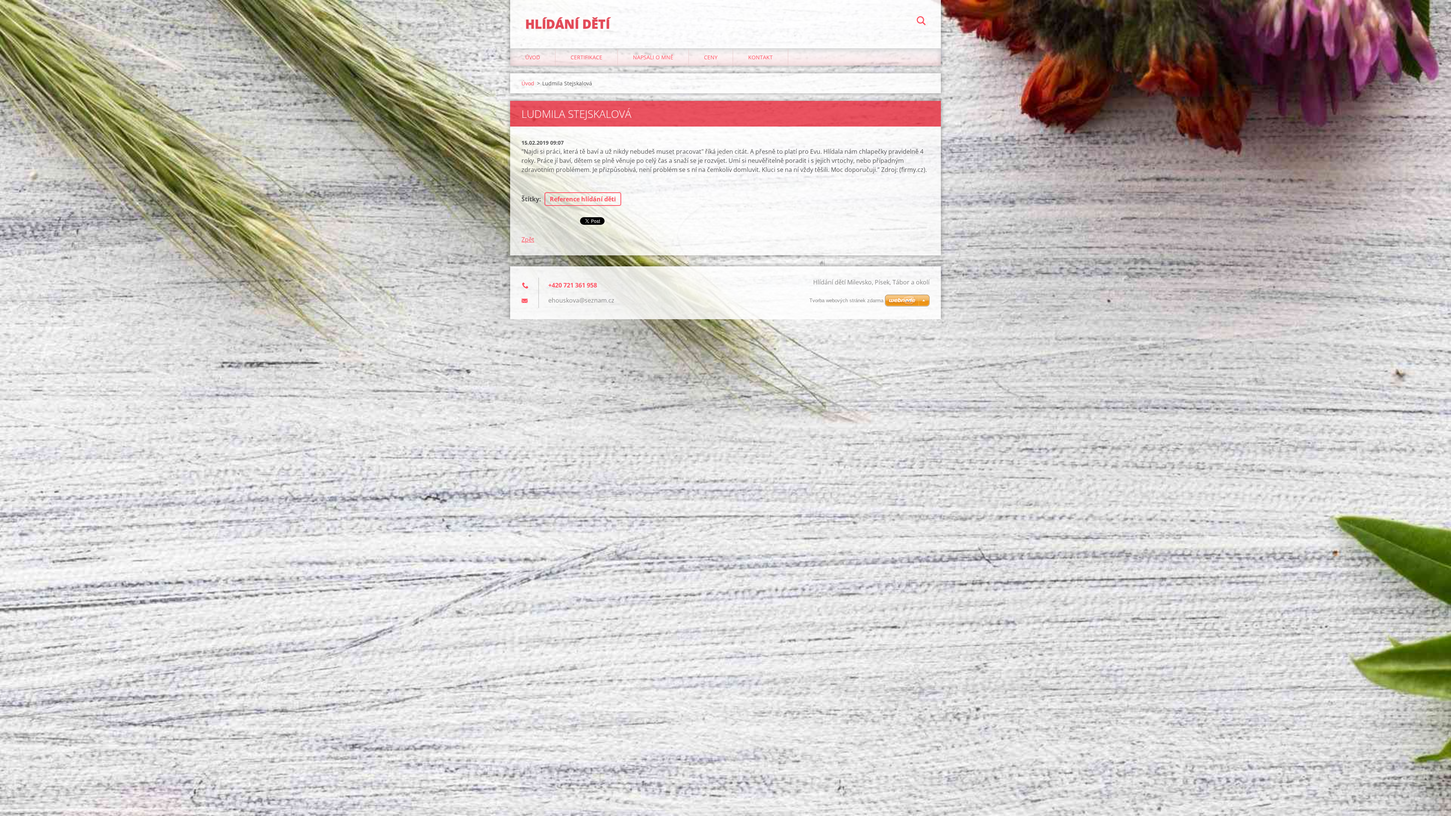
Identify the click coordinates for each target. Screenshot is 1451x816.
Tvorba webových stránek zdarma (846, 300)
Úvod (532, 57)
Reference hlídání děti (583, 199)
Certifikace (586, 57)
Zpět (527, 239)
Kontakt (760, 57)
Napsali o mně (653, 57)
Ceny (711, 57)
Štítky (530, 199)
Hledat (921, 22)
